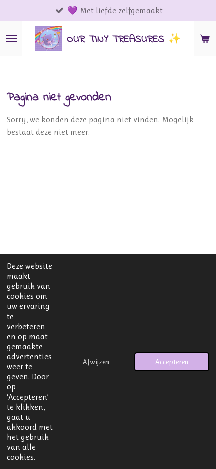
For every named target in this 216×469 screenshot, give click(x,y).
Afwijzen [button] (96, 361)
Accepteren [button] (171, 361)
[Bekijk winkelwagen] (205, 38)
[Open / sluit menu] (11, 38)
